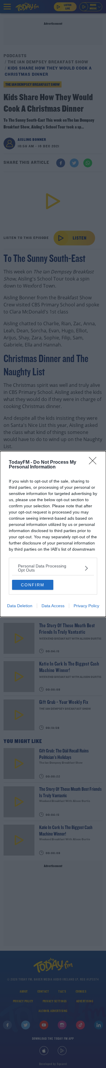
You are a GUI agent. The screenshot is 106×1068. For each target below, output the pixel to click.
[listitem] (53, 568)
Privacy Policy (86, 605)
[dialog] (53, 534)
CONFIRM (32, 584)
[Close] (94, 462)
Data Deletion (19, 605)
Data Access (53, 605)
